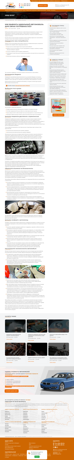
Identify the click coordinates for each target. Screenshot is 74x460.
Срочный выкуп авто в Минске (22, 85)
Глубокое (44, 417)
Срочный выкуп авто (10, 20)
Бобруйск (44, 424)
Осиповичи (44, 428)
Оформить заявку (43, 5)
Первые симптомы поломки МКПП (36, 357)
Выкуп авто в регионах (31, 10)
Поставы (43, 416)
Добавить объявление (55, 0)
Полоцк (43, 414)
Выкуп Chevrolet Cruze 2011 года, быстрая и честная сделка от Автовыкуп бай (58, 67)
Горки (43, 426)
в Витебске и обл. (23, 454)
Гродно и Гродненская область (29, 422)
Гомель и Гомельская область (13, 421)
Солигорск (7, 413)
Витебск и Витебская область (49, 409)
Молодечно (7, 414)
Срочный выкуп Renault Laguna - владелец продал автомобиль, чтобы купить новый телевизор (58, 71)
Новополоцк (44, 413)
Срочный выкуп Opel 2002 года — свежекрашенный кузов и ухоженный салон (58, 80)
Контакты (53, 10)
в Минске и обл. (8, 454)
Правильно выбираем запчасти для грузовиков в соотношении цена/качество (36, 335)
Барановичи (26, 419)
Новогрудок (26, 431)
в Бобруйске (15, 455)
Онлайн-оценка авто (11, 391)
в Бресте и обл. (16, 454)
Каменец (25, 414)
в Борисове (20, 455)
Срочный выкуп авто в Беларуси (12, 443)
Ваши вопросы (35, 0)
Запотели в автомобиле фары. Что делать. (58, 335)
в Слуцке (7, 457)
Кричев (43, 429)
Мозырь (7, 423)
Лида (24, 424)
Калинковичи (8, 430)
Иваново (25, 413)
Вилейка (7, 419)
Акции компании (9, 10)
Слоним (25, 426)
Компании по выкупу (9, 449)
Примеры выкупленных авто (35, 446)
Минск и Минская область (12, 409)
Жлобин (7, 425)
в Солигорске (48, 455)
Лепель (43, 419)
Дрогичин (25, 411)
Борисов (7, 411)
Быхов (43, 431)
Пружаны (25, 417)
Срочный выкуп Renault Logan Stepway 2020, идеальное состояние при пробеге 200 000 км (57, 87)
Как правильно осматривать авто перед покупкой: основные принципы (59, 358)
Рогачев (7, 431)
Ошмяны (25, 432)
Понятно (37, 456)
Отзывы (48, 10)
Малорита (25, 416)
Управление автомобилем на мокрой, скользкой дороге (13, 335)
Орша (43, 411)
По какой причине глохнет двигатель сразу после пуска (13, 358)
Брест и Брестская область (30, 409)
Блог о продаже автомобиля (20, 20)
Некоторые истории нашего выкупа (12, 446)
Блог (40, 0)
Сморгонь (25, 429)
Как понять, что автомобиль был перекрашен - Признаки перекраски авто (58, 37)
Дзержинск (7, 417)
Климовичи (44, 432)
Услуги (24, 10)
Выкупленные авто (41, 10)
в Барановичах (8, 455)
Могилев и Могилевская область (48, 422)
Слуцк (6, 416)
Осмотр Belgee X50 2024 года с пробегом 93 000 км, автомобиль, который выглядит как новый (57, 63)
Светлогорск (8, 426)
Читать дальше (9, 339)
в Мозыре (26, 455)
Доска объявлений (45, 0)
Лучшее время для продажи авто (57, 45)
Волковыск (25, 428)
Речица (6, 428)
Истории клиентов (17, 10)
